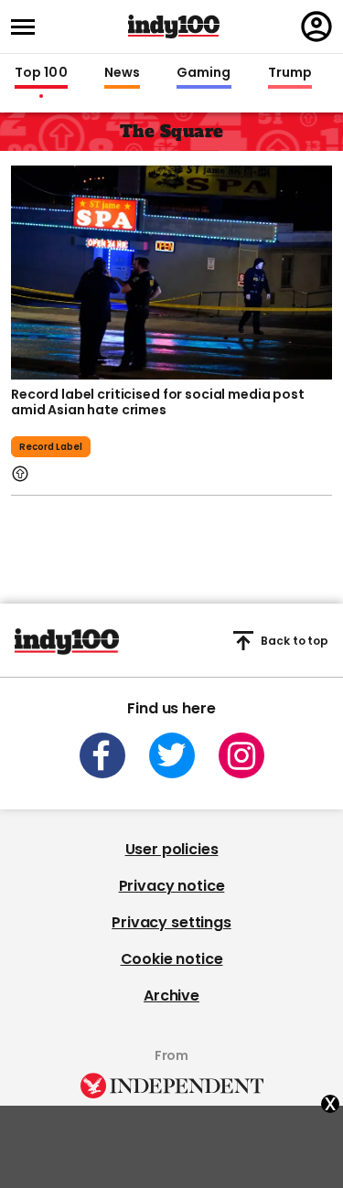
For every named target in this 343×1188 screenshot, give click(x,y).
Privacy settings (171, 922)
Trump (290, 73)
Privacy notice (172, 885)
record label (50, 447)
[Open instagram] (241, 755)
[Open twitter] (172, 755)
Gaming (204, 73)
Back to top (294, 640)
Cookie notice (172, 958)
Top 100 (41, 73)
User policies (172, 849)
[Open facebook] (102, 755)
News (122, 73)
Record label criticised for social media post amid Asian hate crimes (158, 402)
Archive (171, 995)
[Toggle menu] (28, 27)
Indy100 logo (173, 26)
